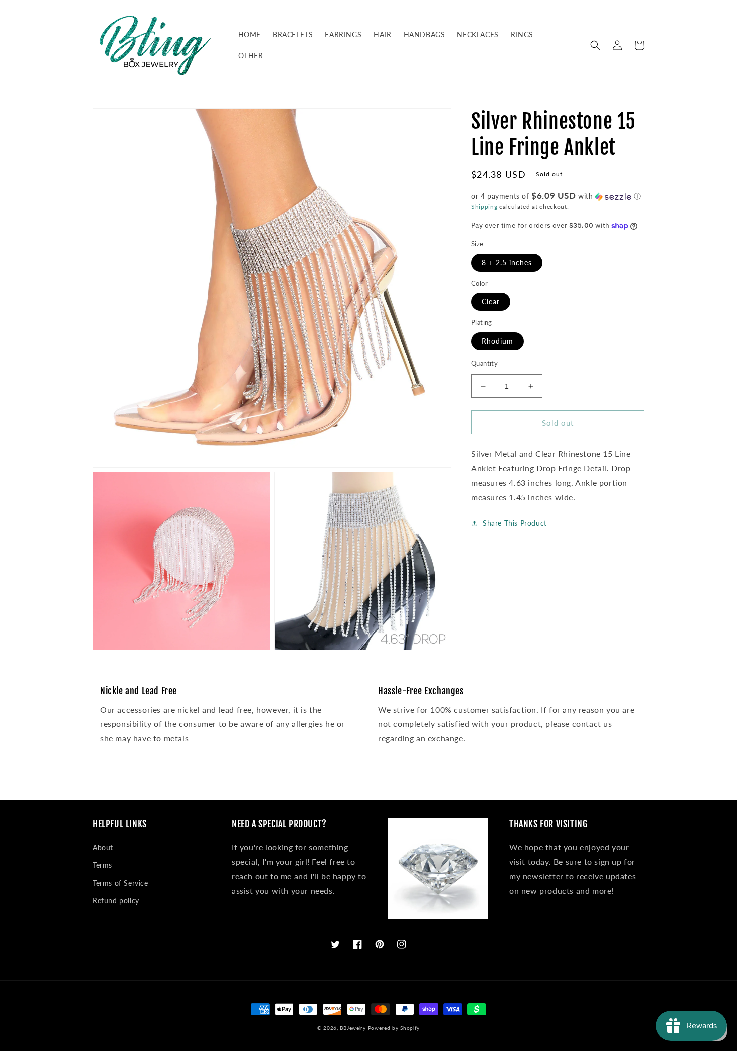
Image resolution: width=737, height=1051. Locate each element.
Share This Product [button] (515, 523)
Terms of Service (120, 883)
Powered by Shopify (394, 1028)
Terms (102, 865)
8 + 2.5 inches (507, 262)
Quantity (484, 363)
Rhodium (497, 341)
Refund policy (116, 900)
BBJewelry (352, 1028)
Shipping (484, 207)
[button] (595, 45)
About (103, 847)
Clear (491, 302)
